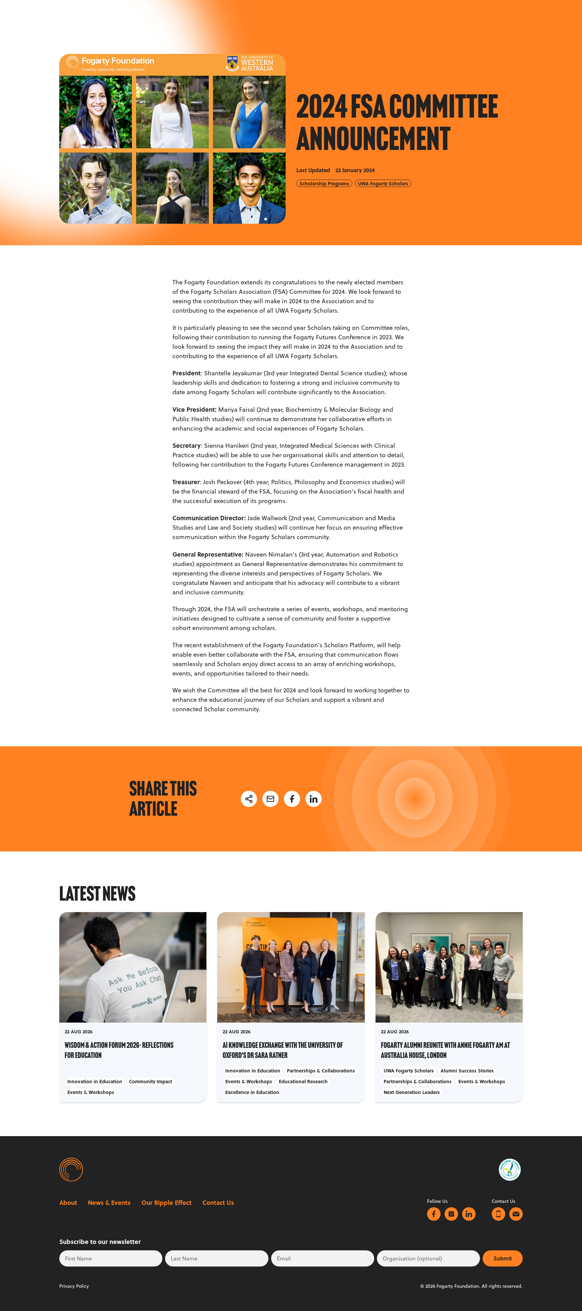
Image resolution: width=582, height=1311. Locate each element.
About (68, 1202)
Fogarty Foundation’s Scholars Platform (318, 645)
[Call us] (498, 1214)
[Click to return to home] (70, 1170)
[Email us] (516, 1214)
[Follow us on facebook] (434, 1214)
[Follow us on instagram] (451, 1214)
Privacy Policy (74, 1286)
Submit (502, 1258)
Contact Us (218, 1202)
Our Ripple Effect (166, 1202)
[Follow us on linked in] (469, 1214)
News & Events (109, 1202)
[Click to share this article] (249, 799)
